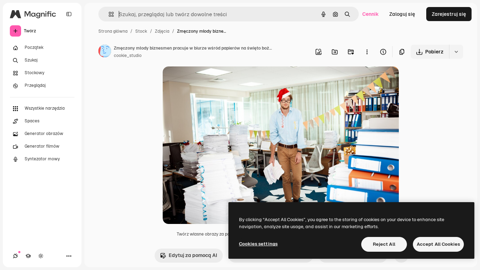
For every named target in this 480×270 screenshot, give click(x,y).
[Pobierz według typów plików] (456, 52)
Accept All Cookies (438, 244)
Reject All (384, 244)
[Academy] (28, 256)
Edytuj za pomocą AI (193, 255)
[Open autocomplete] (108, 14)
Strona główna (113, 31)
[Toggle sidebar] (68, 14)
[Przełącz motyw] (40, 256)
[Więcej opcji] (367, 52)
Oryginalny (211, 80)
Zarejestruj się (449, 14)
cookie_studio (128, 55)
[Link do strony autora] (104, 52)
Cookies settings (258, 244)
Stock (141, 31)
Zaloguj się (402, 14)
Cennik (370, 14)
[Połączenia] (15, 256)
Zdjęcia (162, 31)
